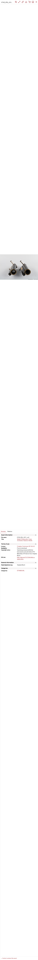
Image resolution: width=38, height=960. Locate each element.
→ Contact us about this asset (9, 958)
